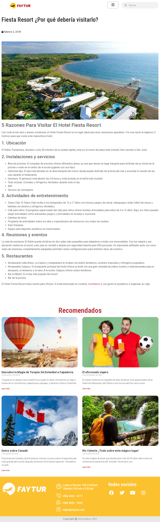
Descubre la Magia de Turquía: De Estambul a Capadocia (37, 372)
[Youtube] (132, 493)
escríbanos (94, 283)
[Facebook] (111, 493)
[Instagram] (143, 493)
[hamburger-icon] (113, 5)
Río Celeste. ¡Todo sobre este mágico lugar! (110, 450)
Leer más (6, 389)
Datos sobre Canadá (15, 450)
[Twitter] (122, 493)
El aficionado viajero (95, 372)
